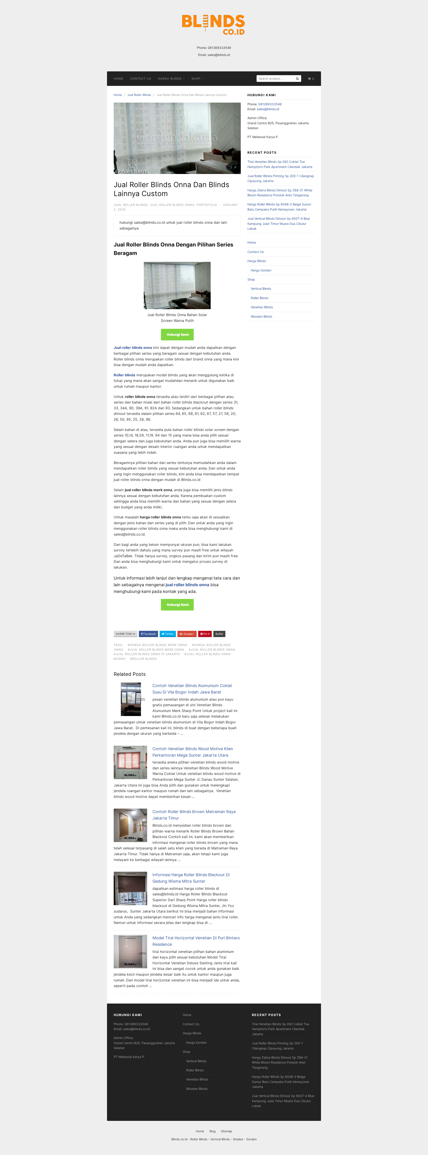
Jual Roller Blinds (131, 205)
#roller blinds (143, 658)
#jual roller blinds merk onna (156, 649)
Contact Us (140, 78)
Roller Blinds (259, 298)
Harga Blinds (170, 78)
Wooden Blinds (261, 316)
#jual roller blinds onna (212, 649)
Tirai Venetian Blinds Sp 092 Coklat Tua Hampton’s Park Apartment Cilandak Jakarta (280, 1029)
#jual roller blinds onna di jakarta (147, 654)
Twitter (169, 633)
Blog (213, 1131)
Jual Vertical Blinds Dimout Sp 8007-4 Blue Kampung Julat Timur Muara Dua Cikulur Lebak (278, 223)
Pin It (206, 633)
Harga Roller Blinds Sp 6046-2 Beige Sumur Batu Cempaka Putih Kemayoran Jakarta (280, 1082)
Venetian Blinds (262, 307)
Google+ (188, 633)
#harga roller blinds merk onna (157, 645)
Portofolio (207, 205)
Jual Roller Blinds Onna (172, 205)
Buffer (219, 633)
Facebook (149, 633)
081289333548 (219, 48)
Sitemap (226, 1131)
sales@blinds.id (219, 55)
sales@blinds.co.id (136, 1029)
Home (118, 78)
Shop (195, 78)
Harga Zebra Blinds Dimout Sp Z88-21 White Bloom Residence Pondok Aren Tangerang (280, 1062)
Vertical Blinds (261, 288)
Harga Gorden (261, 270)
